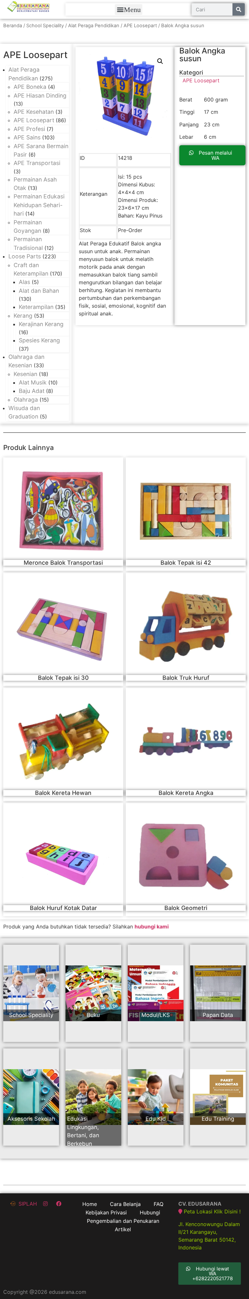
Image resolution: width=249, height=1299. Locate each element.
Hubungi (150, 1212)
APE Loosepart (140, 26)
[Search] (238, 9)
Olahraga (26, 399)
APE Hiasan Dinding (40, 95)
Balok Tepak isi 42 (185, 562)
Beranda (12, 26)
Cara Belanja (125, 1204)
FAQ (158, 1204)
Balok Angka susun (202, 54)
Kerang (23, 315)
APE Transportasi (37, 162)
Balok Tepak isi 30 (63, 677)
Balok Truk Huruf (185, 677)
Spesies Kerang (39, 340)
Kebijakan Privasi (106, 1212)
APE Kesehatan (34, 111)
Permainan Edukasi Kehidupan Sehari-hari (39, 205)
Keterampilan (36, 306)
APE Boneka (30, 86)
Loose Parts (24, 256)
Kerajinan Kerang (41, 324)
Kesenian (25, 374)
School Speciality (45, 26)
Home (89, 1204)
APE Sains (27, 137)
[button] (128, 9)
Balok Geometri (185, 907)
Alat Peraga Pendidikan (93, 26)
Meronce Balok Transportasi (63, 562)
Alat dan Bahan (39, 290)
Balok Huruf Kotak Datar (63, 907)
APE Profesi (29, 128)
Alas (24, 281)
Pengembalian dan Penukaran (123, 1221)
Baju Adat (31, 390)
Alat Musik (33, 382)
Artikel (123, 1229)
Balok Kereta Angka (186, 792)
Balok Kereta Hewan (63, 792)
